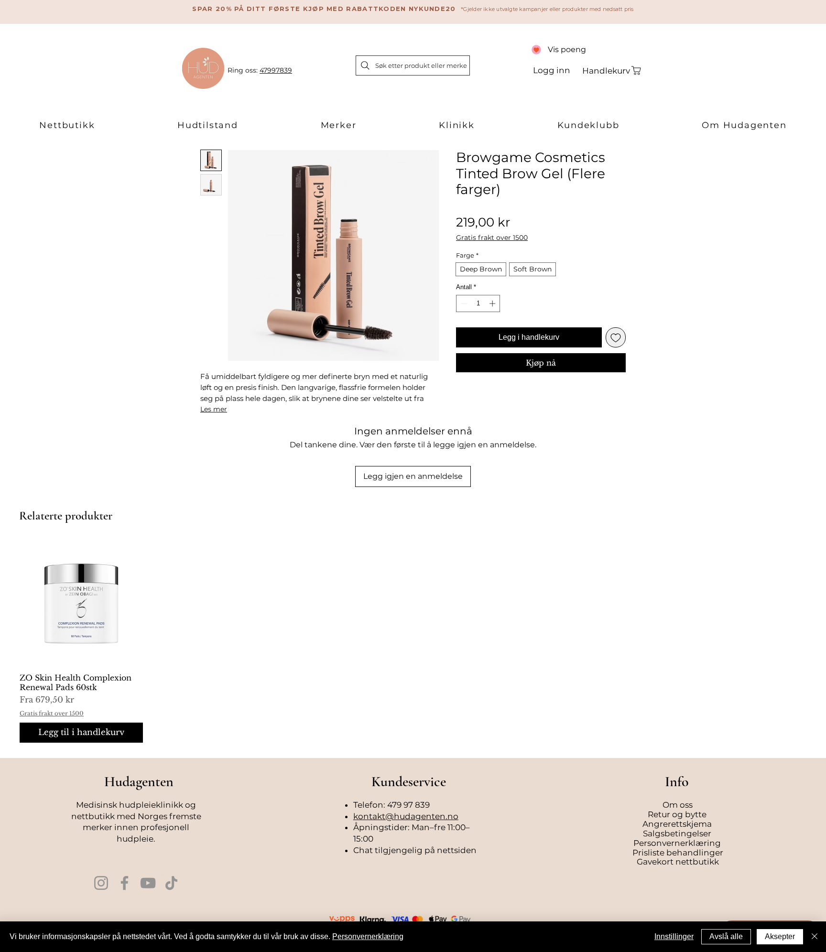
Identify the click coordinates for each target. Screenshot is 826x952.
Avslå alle (726, 936)
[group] (413, 642)
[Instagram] (101, 883)
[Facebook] (124, 883)
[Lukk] (814, 936)
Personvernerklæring (367, 936)
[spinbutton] (478, 303)
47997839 (276, 70)
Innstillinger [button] (674, 936)
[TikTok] (171, 883)
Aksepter (780, 936)
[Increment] (493, 303)
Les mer (213, 409)
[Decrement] (463, 303)
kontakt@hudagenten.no (405, 816)
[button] (67, 125)
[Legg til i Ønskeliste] (616, 337)
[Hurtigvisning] (81, 603)
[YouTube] (148, 883)
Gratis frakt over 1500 (492, 238)
